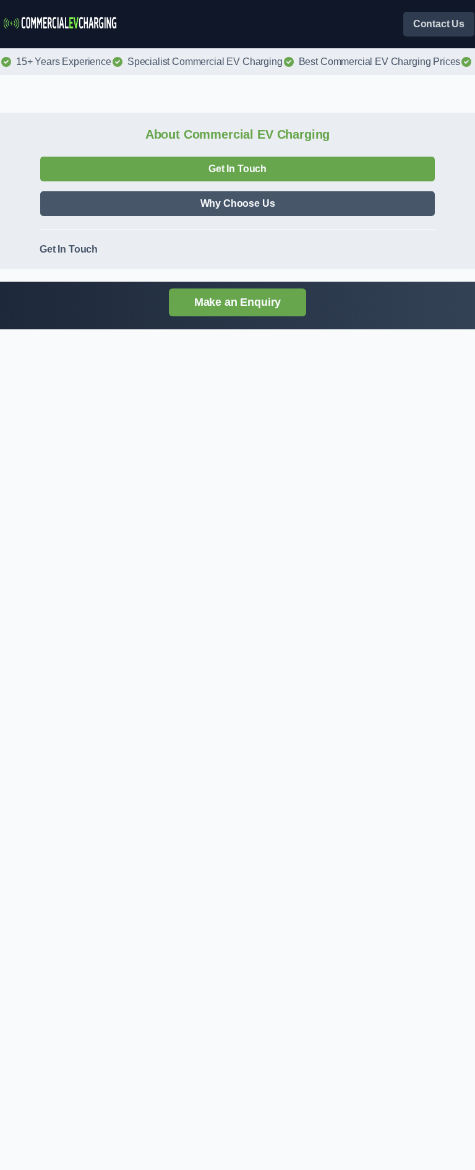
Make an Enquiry (237, 302)
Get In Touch (237, 168)
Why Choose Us (237, 203)
